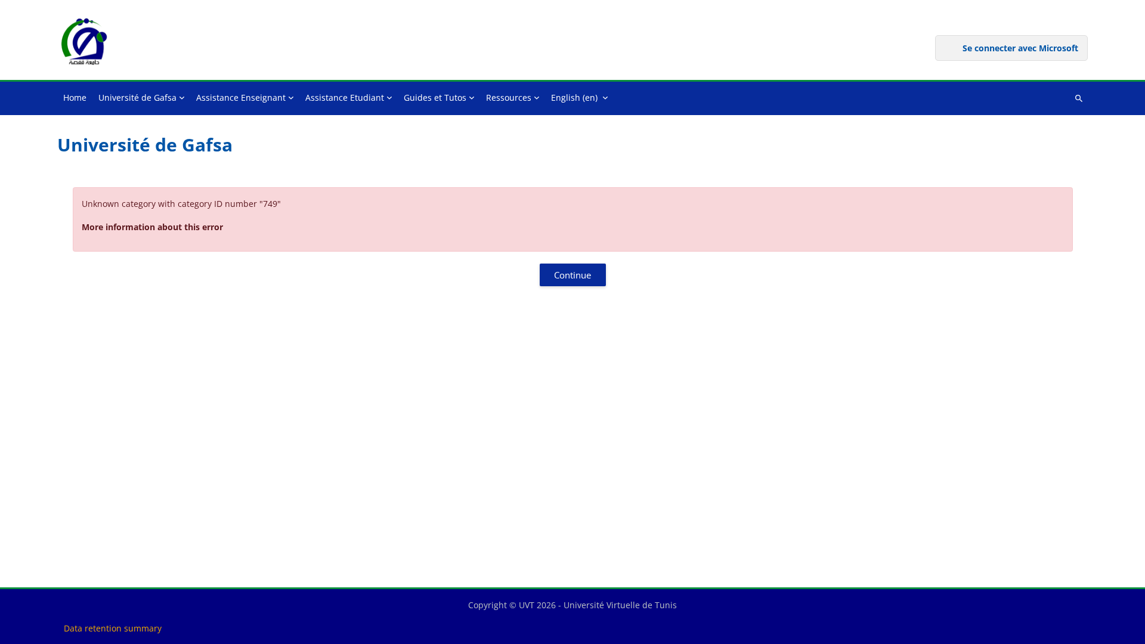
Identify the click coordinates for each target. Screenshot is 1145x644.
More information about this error (152, 227)
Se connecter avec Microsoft (1020, 48)
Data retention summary (113, 628)
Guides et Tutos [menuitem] (435, 97)
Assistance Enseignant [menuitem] (241, 97)
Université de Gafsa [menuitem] (137, 97)
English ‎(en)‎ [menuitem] (574, 97)
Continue (572, 275)
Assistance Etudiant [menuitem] (344, 97)
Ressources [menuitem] (508, 97)
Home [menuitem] (74, 97)
